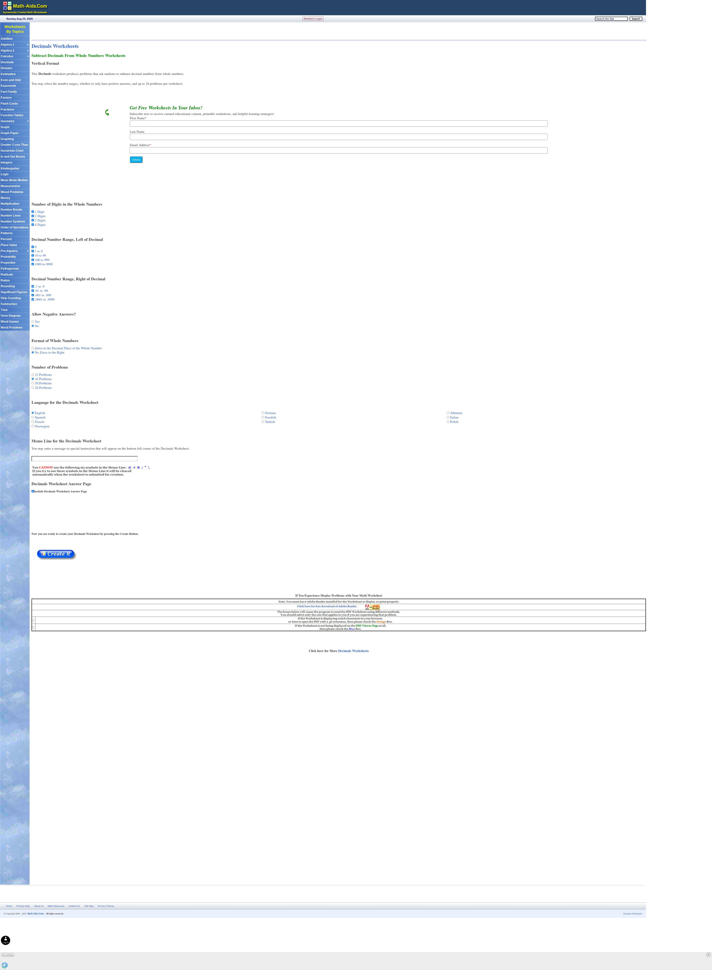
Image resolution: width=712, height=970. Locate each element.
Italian (454, 417)
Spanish (40, 417)
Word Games (10, 321)
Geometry (15, 121)
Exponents (8, 85)
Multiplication (10, 203)
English (40, 412)
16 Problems (43, 379)
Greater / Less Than (14, 144)
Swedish (270, 417)
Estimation (8, 74)
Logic (5, 174)
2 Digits (40, 216)
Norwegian (42, 426)
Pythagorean (10, 268)
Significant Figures (14, 292)
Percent (6, 239)
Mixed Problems (12, 192)
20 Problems (43, 383)
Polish (454, 421)
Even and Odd (11, 80)
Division (6, 68)
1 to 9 (38, 251)
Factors (6, 97)
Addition (7, 38)
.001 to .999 (42, 295)
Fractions (7, 109)
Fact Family (9, 91)
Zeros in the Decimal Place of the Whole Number (68, 348)
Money (5, 197)
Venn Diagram (11, 315)
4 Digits (40, 224)
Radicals (7, 274)
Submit (136, 159)
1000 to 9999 (43, 264)
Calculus (15, 56)
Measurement (10, 186)
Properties (8, 262)
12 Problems (43, 374)
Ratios (5, 280)
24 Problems (43, 387)
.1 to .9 (39, 286)
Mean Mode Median (14, 180)
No (36, 326)
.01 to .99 (41, 290)
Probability (8, 256)
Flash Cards (9, 103)
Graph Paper (10, 133)
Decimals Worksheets (55, 46)
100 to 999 (41, 260)
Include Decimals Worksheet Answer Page (60, 491)
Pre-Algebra (15, 251)
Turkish (270, 421)
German (270, 412)
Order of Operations (15, 227)
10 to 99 (40, 255)
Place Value (9, 245)
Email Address (140, 145)
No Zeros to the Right (49, 352)
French (39, 421)
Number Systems (13, 221)
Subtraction (9, 304)
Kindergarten (10, 168)
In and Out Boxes (13, 156)
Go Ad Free (8, 954)
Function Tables (12, 115)
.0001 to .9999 (44, 299)
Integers (6, 162)
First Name (138, 118)
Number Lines (11, 215)
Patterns (7, 233)
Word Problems (12, 327)
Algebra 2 (15, 50)
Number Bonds (11, 209)
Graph (5, 127)
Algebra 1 (15, 44)
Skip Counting (11, 298)
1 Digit (39, 211)
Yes (37, 321)
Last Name (137, 131)
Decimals (7, 62)
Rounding (8, 286)
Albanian (456, 412)
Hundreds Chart (12, 150)
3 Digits (40, 220)
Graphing (7, 139)
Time (4, 309)
